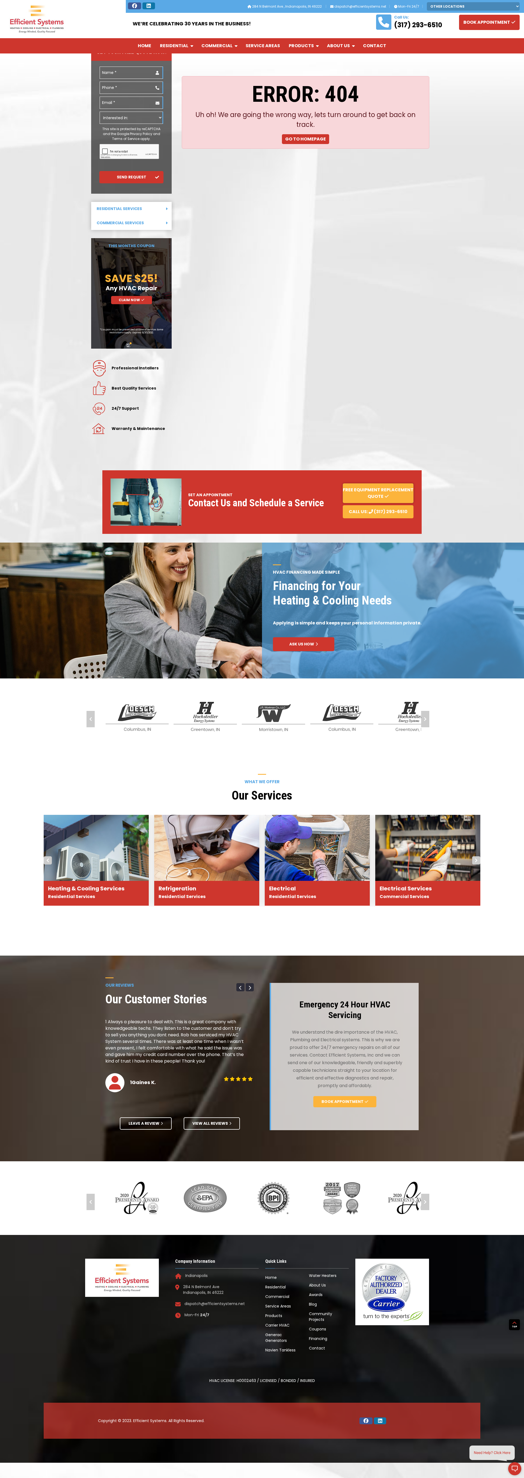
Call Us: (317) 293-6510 (378, 511)
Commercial (217, 46)
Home (144, 46)
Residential (174, 46)
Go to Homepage (305, 139)
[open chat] (514, 1468)
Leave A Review (144, 1123)
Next (425, 719)
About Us (338, 46)
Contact (374, 46)
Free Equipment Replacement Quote (378, 493)
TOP (514, 1326)
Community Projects (320, 1316)
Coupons (317, 1329)
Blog (313, 1304)
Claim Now (129, 300)
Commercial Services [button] (120, 223)
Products (301, 46)
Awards (316, 1294)
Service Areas (263, 46)
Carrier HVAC (277, 1325)
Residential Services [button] (119, 208)
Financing (318, 1338)
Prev (91, 719)
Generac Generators (276, 1337)
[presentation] (129, 151)
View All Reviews (210, 1123)
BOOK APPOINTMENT (486, 22)
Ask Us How (301, 644)
